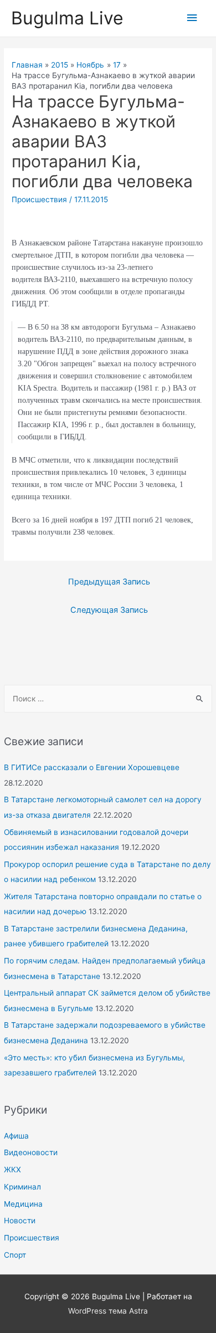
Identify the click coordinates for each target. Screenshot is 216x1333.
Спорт (15, 1254)
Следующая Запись (109, 610)
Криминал (22, 1186)
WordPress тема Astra (108, 1310)
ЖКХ (12, 1169)
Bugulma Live (67, 18)
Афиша (16, 1135)
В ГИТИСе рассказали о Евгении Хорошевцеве (91, 767)
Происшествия (31, 1237)
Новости (19, 1220)
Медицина (23, 1203)
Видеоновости (31, 1152)
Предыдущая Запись (109, 582)
